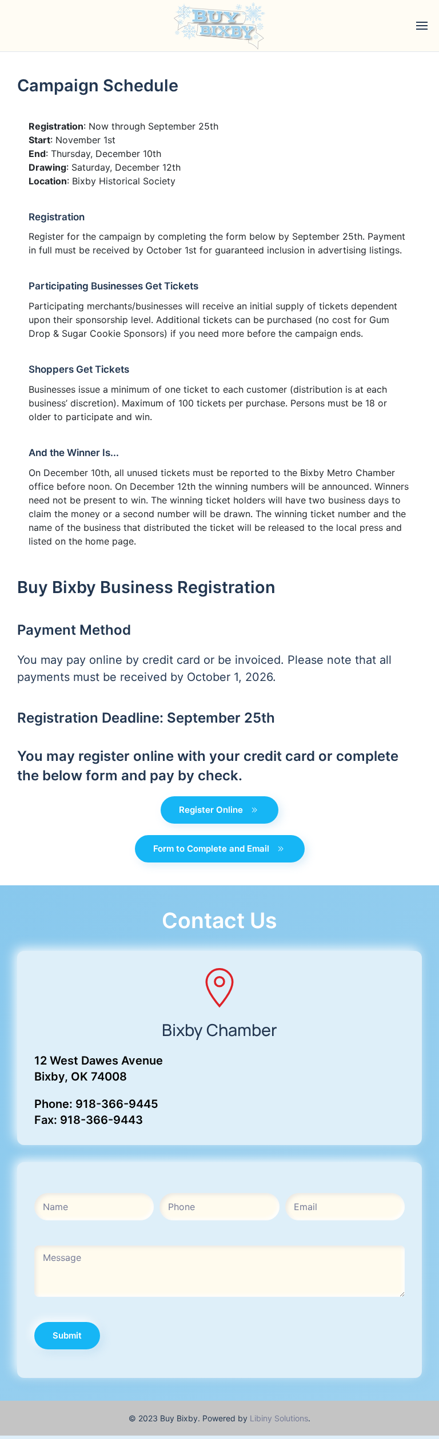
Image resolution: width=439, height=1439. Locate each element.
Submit (67, 1335)
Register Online (211, 809)
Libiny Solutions (279, 1418)
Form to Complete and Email (211, 848)
